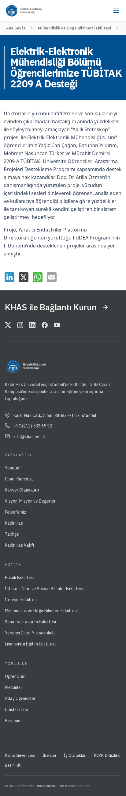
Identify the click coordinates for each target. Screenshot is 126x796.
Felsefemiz (15, 512)
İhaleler (50, 755)
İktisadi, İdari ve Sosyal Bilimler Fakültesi (44, 588)
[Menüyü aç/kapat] (116, 10)
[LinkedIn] (9, 277)
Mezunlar (13, 687)
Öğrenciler (15, 676)
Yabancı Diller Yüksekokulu (30, 633)
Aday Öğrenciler (20, 698)
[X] (23, 277)
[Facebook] (45, 325)
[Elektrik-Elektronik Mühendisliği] (33, 11)
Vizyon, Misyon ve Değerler (30, 501)
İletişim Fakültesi (21, 600)
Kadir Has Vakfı (19, 545)
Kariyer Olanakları (22, 490)
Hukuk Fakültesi (19, 577)
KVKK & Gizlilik (107, 755)
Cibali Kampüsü (19, 479)
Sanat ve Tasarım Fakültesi (30, 622)
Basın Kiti (13, 765)
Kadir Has (14, 523)
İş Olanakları (75, 755)
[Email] (51, 277)
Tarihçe (12, 534)
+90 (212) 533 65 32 (32, 426)
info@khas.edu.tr (29, 436)
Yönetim (12, 468)
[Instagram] (20, 325)
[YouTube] (57, 325)
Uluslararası (16, 709)
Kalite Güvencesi (20, 755)
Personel (13, 720)
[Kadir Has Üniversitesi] (13, 11)
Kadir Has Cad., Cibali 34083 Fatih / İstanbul (54, 415)
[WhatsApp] (37, 277)
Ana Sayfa (16, 28)
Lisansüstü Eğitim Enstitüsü (31, 644)
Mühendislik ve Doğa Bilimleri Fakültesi (74, 28)
